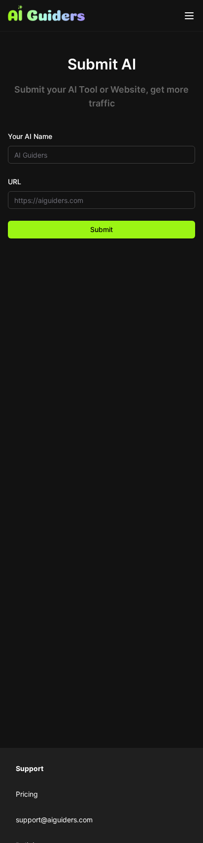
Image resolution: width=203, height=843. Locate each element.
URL (14, 181)
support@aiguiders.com (54, 819)
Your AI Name (30, 136)
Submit (101, 229)
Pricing (27, 794)
